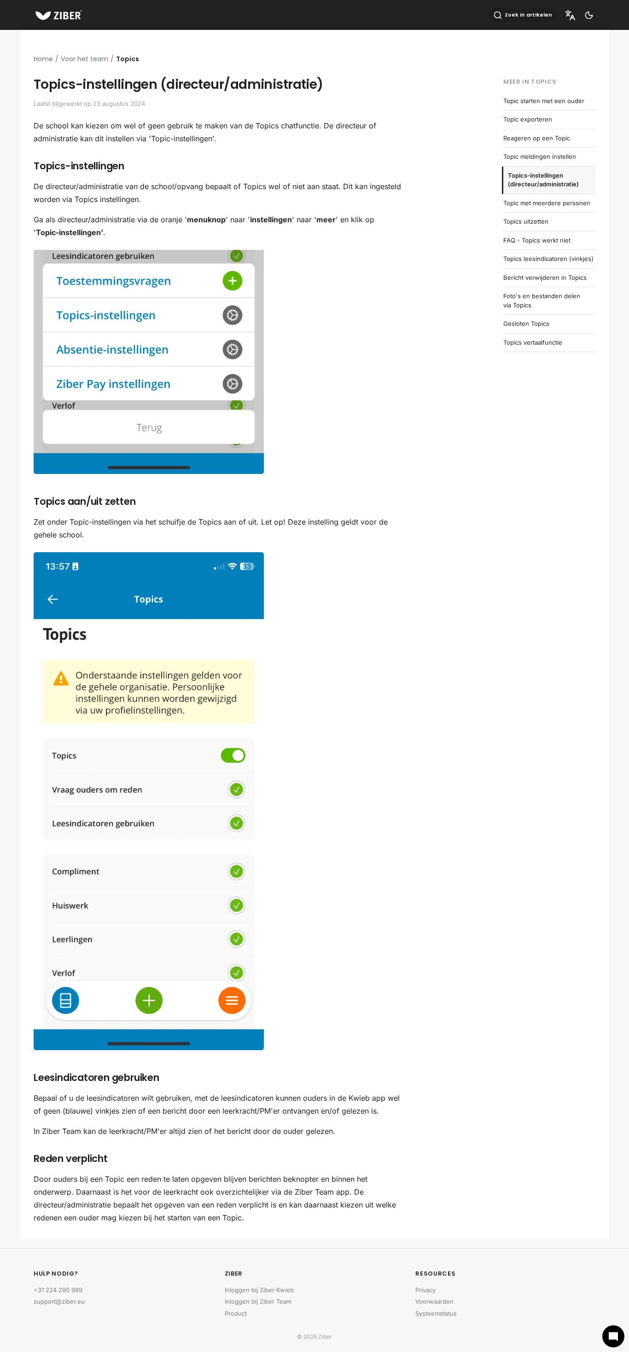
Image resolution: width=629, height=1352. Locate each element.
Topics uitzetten (525, 221)
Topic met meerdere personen (546, 203)
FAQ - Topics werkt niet (537, 240)
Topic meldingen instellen (539, 156)
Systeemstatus (436, 1313)
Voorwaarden (434, 1301)
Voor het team (84, 59)
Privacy (425, 1290)
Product (236, 1313)
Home (43, 59)
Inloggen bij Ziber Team (258, 1301)
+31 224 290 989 (58, 1290)
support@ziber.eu (59, 1301)
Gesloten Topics (526, 323)
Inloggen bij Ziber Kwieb (259, 1290)
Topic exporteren (527, 119)
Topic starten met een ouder (543, 100)
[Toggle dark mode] (588, 15)
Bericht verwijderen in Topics (545, 277)
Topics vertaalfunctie (532, 342)
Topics (127, 59)
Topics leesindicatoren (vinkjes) (548, 258)
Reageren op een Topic (536, 138)
